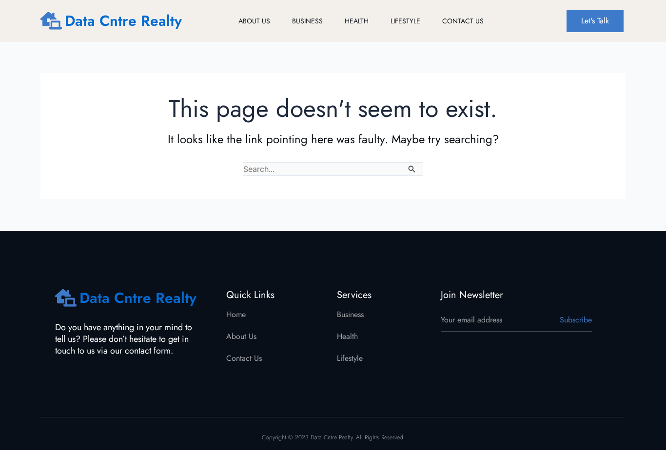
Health (357, 21)
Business (307, 21)
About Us (254, 21)
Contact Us (463, 21)
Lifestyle (405, 21)
